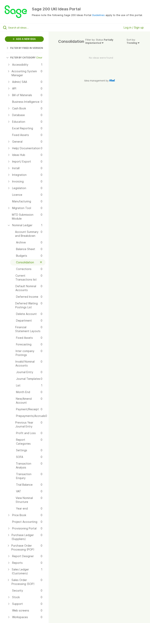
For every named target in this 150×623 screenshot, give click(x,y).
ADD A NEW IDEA (25, 39)
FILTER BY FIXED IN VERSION (26, 47)
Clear (39, 57)
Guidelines (98, 15)
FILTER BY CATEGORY (23, 57)
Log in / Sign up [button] (134, 27)
